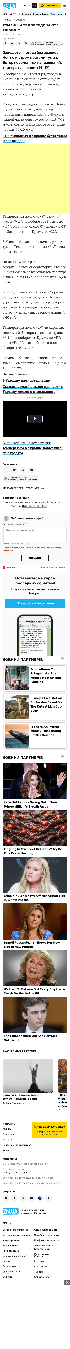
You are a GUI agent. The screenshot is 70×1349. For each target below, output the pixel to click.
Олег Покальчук (15, 1103)
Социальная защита (45, 1229)
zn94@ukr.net (45, 1177)
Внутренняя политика (15, 1229)
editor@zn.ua (54, 1183)
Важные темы (11, 14)
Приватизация (11, 1250)
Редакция (8, 1134)
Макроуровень (11, 1240)
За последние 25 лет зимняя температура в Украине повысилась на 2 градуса (33, 448)
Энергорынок (10, 1245)
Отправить (35, 558)
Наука (6, 1261)
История (39, 1261)
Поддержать (52, 5)
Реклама (8, 1139)
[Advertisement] (35, 179)
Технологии (9, 1266)
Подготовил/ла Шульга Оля (21, 487)
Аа (34, 5)
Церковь (7, 1276)
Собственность (43, 1277)
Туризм (38, 1271)
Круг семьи (40, 1266)
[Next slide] (64, 14)
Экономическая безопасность (43, 1247)
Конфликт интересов (46, 1240)
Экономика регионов (15, 1256)
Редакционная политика (17, 1145)
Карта (6, 1150)
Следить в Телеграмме (37, 603)
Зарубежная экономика (48, 1235)
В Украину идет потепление (26, 380)
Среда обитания (12, 1271)
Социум (38, 1256)
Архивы (7, 1128)
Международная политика (18, 1235)
